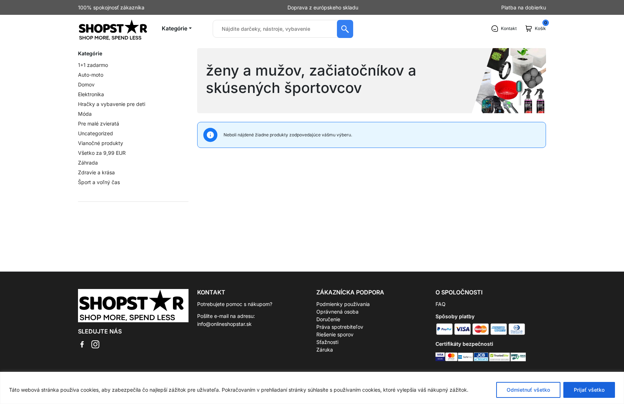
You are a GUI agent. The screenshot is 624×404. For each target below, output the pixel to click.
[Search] (345, 29)
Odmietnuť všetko (528, 390)
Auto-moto (90, 75)
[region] (312, 388)
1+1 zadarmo (93, 65)
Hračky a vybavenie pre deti (111, 104)
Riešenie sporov (335, 334)
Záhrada (88, 163)
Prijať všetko (589, 390)
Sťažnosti (327, 342)
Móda (85, 114)
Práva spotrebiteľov (339, 327)
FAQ (441, 304)
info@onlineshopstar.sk (224, 324)
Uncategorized (95, 133)
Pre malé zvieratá (98, 123)
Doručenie (328, 319)
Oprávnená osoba (337, 312)
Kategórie (174, 28)
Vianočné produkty (100, 143)
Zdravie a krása (96, 172)
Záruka (324, 349)
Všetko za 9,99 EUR (102, 153)
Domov (86, 84)
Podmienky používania (343, 304)
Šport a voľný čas (99, 182)
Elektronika (91, 94)
